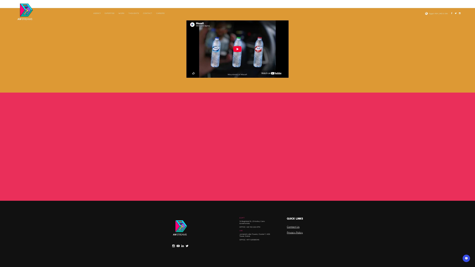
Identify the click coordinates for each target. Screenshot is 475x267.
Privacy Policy (295, 232)
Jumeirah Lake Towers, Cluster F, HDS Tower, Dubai (254, 235)
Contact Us (293, 226)
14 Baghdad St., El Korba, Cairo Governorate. (252, 222)
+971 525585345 (252, 240)
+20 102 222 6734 (253, 227)
